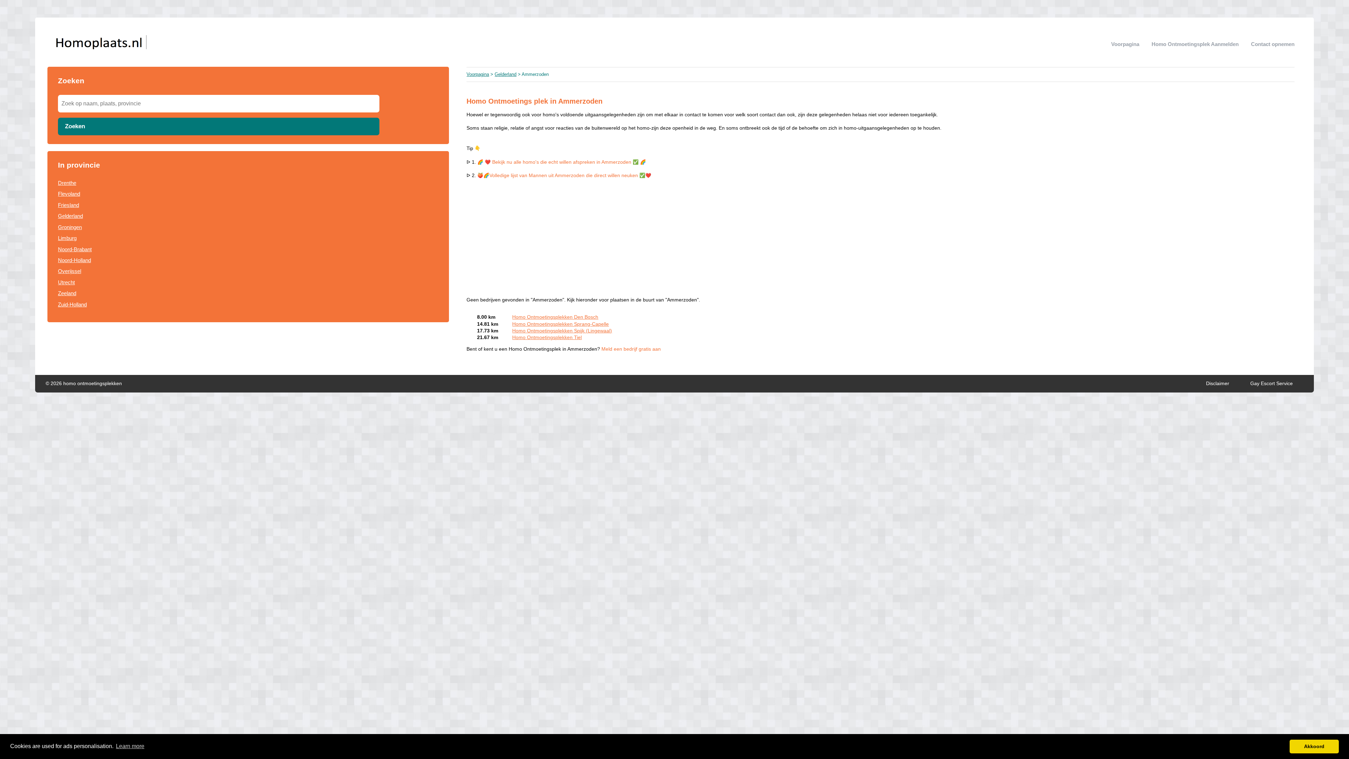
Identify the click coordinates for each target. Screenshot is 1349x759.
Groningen (70, 227)
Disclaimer (1217, 383)
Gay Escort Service (1271, 383)
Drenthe (67, 183)
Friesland (68, 205)
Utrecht (66, 282)
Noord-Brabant (75, 249)
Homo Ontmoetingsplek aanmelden (1195, 44)
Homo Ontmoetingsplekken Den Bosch (555, 317)
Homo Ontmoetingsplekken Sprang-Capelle (560, 324)
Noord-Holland (74, 260)
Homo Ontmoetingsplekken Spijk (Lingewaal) (562, 330)
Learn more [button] (130, 746)
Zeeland (67, 293)
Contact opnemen (1273, 44)
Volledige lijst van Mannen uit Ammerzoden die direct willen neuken (564, 175)
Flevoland (69, 194)
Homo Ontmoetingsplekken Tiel (547, 337)
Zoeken (75, 126)
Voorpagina (1125, 44)
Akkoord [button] (1314, 746)
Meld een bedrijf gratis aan (631, 349)
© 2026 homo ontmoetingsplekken (84, 383)
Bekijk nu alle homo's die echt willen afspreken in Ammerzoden (561, 162)
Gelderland (70, 216)
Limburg (67, 238)
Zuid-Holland (72, 304)
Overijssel (69, 271)
